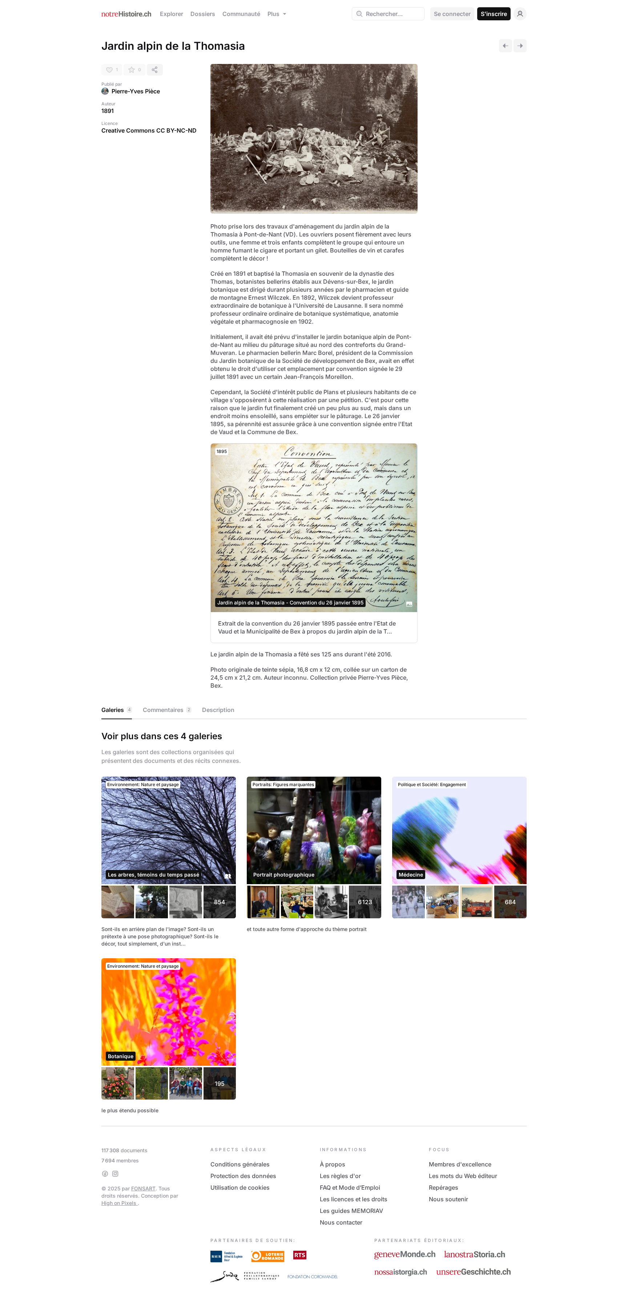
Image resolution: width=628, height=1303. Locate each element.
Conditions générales (240, 1164)
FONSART (143, 1188)
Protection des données (243, 1175)
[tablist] (314, 710)
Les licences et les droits (353, 1199)
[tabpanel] (314, 921)
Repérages (443, 1187)
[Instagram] (115, 1173)
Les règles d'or (340, 1175)
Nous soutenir (448, 1199)
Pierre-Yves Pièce (136, 91)
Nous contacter (341, 1222)
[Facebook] (105, 1173)
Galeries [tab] (116, 709)
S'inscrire (494, 13)
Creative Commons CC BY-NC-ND (149, 130)
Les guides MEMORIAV (351, 1210)
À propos (332, 1164)
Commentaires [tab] (166, 709)
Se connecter (452, 13)
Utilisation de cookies (240, 1187)
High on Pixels (119, 1203)
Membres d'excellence (460, 1164)
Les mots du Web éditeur (463, 1175)
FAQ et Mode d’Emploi (350, 1187)
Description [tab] (218, 709)
